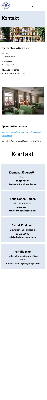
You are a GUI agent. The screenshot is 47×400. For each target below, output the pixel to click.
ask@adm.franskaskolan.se (22, 237)
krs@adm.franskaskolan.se (22, 184)
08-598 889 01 (22, 181)
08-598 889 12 (22, 234)
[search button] (31, 5)
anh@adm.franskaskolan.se (23, 211)
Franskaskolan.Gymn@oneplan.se (23, 263)
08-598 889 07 (22, 207)
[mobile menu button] (39, 5)
